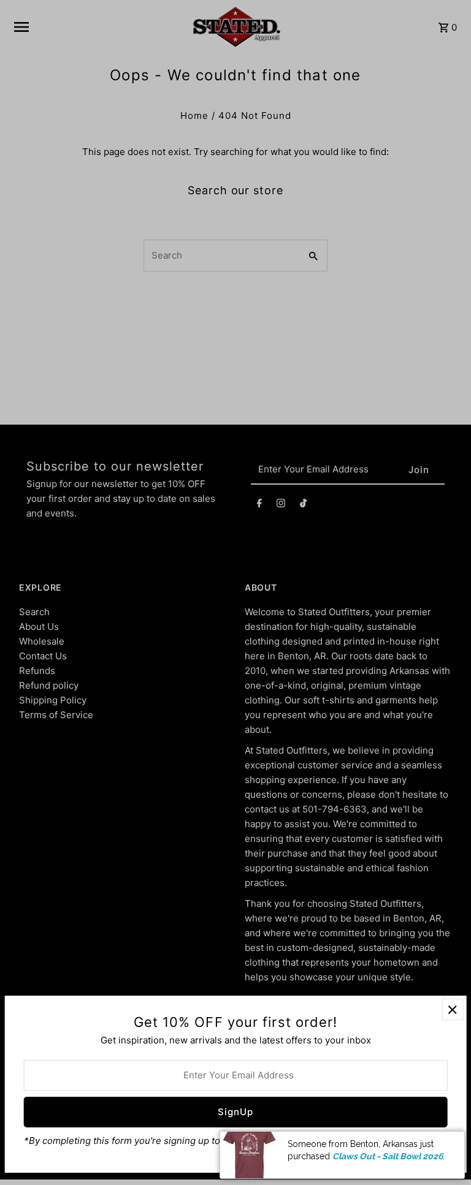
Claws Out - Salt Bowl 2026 (387, 1156)
